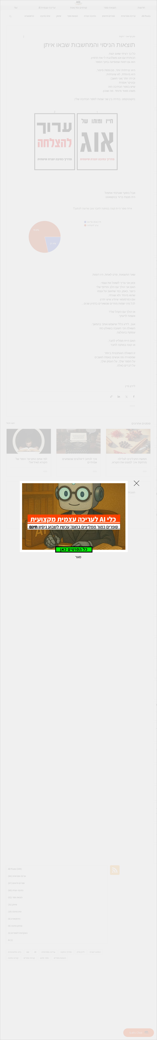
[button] (136, 483)
